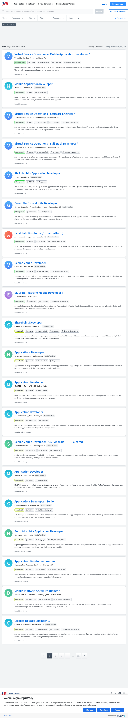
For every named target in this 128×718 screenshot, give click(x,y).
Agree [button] (117, 710)
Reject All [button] (104, 710)
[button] (17, 18)
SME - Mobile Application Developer (37, 173)
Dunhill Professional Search (24, 595)
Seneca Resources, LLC (23, 445)
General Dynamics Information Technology (30, 207)
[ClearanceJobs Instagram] (124, 693)
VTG (16, 177)
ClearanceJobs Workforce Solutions (27, 565)
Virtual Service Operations (24, 58)
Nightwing (18, 535)
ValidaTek (18, 267)
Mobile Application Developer (33, 84)
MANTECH (18, 88)
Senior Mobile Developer (30, 263)
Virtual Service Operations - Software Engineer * (44, 114)
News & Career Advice (65, 4)
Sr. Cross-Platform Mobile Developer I (38, 293)
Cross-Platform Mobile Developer (35, 203)
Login (104, 4)
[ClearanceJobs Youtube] (119, 693)
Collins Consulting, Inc (23, 416)
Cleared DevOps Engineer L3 (32, 621)
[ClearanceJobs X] (115, 693)
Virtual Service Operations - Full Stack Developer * (46, 143)
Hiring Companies (45, 4)
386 (78, 656)
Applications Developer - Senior (34, 501)
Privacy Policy (7, 715)
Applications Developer (29, 352)
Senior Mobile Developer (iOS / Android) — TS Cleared (48, 442)
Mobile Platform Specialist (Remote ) (38, 591)
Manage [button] (89, 710)
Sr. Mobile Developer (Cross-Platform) (38, 233)
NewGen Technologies (22, 356)
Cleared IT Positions (22, 326)
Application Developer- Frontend (35, 561)
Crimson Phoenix (21, 505)
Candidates (19, 4)
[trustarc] (120, 715)
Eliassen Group (20, 296)
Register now (118, 4)
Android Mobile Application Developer (38, 531)
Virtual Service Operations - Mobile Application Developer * (52, 54)
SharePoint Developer (28, 322)
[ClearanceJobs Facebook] (111, 693)
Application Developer (28, 382)
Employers (31, 4)
